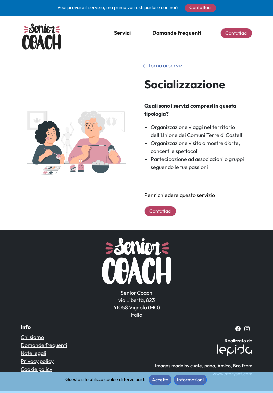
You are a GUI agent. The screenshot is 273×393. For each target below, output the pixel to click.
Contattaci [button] (200, 7)
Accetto (160, 380)
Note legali (33, 353)
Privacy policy (37, 361)
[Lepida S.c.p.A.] (233, 350)
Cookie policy (36, 369)
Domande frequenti (176, 32)
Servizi (122, 32)
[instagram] (247, 328)
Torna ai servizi (166, 65)
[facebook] (238, 328)
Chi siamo (32, 337)
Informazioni (190, 380)
